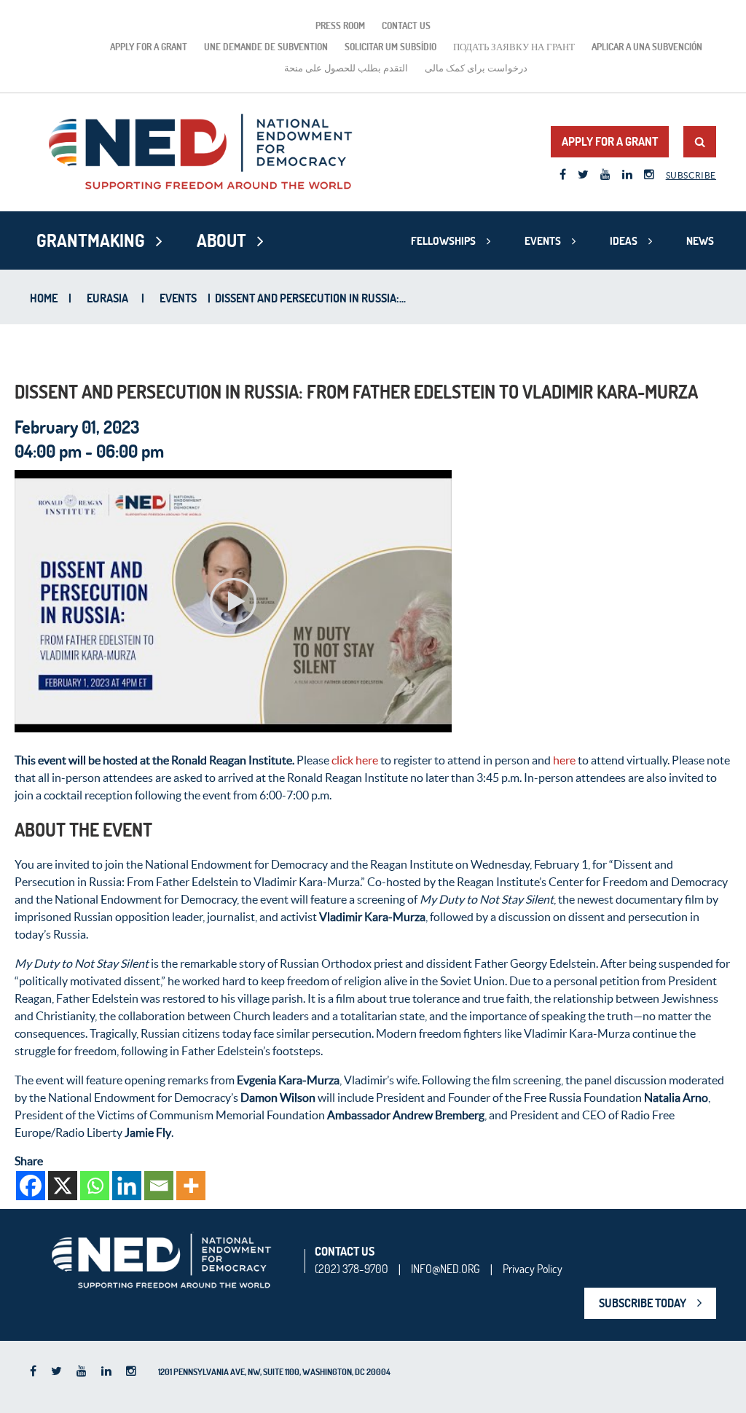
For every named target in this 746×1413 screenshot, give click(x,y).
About (221, 240)
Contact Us (406, 25)
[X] (62, 1185)
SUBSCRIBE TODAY (642, 1303)
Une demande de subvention (266, 46)
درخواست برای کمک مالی (476, 68)
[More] (190, 1185)
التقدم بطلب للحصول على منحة (346, 68)
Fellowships (443, 241)
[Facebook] (30, 1185)
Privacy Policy (532, 1268)
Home (44, 298)
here (564, 760)
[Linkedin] (126, 1185)
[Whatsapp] (94, 1185)
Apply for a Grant (148, 46)
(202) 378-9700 (351, 1268)
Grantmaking (90, 240)
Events (543, 241)
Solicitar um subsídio (390, 46)
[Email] (158, 1185)
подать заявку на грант (514, 46)
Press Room (340, 25)
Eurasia (107, 298)
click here (354, 760)
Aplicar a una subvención (647, 46)
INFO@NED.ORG (445, 1268)
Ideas (623, 241)
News (700, 241)
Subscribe (691, 175)
